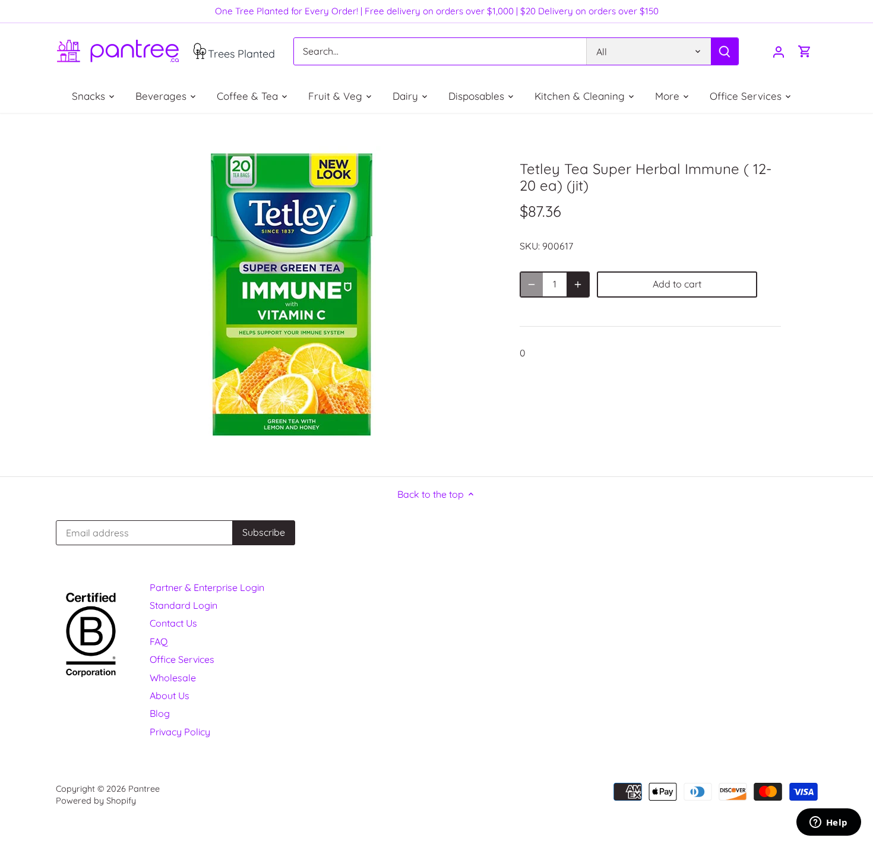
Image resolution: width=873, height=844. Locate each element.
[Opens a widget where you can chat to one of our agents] (828, 823)
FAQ (158, 641)
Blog (160, 713)
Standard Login (183, 605)
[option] (291, 294)
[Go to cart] (805, 51)
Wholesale (173, 678)
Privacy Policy (180, 732)
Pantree (144, 788)
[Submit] (724, 51)
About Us (169, 695)
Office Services (182, 659)
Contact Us (173, 623)
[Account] (779, 51)
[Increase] (578, 284)
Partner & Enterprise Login (207, 587)
